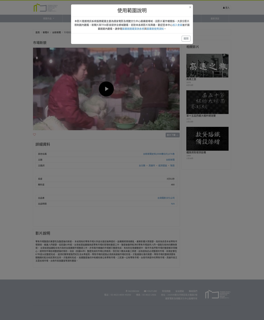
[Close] (190, 7)
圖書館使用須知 (155, 29)
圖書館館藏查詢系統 (133, 29)
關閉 (186, 38)
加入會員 (177, 25)
